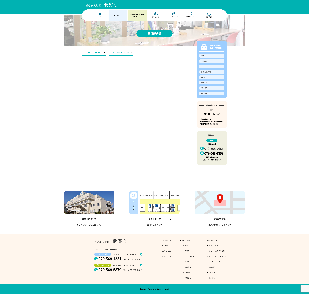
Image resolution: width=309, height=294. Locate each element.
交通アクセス (191, 16)
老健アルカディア (212, 240)
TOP (202, 56)
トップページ (100, 16)
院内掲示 (204, 88)
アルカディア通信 (215, 262)
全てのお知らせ (94, 52)
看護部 (203, 77)
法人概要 (155, 16)
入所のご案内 (213, 245)
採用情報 (204, 93)
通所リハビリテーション (217, 256)
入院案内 (204, 66)
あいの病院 (118, 15)
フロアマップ (173, 16)
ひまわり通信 (206, 72)
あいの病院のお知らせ (120, 52)
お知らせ (188, 272)
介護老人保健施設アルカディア (137, 15)
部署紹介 (204, 82)
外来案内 (204, 61)
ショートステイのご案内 (217, 251)
